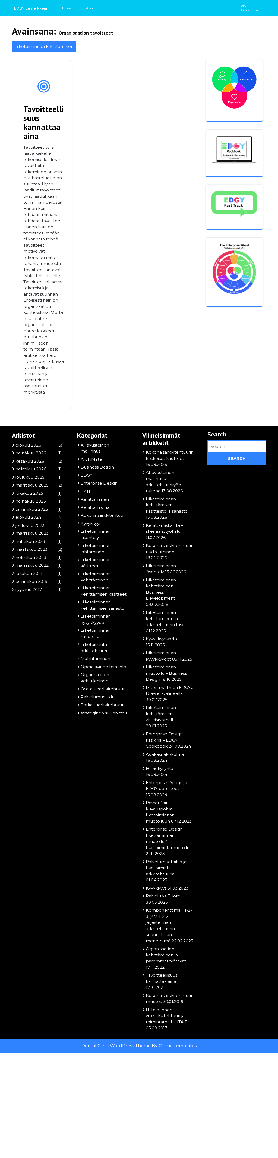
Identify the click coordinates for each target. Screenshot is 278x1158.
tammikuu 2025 (31, 509)
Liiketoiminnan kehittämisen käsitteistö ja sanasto (167, 505)
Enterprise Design (99, 483)
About (91, 8)
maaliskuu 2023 (31, 549)
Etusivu (68, 8)
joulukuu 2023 (30, 525)
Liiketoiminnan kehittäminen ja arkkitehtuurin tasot (166, 618)
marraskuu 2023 (32, 533)
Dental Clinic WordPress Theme (116, 1045)
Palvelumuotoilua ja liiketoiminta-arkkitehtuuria (166, 868)
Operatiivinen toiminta (103, 666)
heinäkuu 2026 (30, 453)
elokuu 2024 (28, 517)
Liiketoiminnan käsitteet (96, 562)
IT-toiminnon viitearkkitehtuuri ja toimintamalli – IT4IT (166, 1015)
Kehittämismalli (96, 507)
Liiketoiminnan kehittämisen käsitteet (104, 591)
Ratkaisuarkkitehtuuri (102, 704)
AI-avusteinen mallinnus (95, 448)
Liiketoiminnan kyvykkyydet (96, 619)
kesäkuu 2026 (29, 461)
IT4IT (86, 491)
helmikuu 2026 (30, 469)
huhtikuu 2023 (30, 541)
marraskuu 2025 (32, 485)
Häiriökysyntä (159, 768)
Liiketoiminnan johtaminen (96, 548)
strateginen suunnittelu (104, 713)
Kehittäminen (95, 499)
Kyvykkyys (91, 523)
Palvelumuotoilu (98, 696)
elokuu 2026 (28, 445)
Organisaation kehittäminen (95, 677)
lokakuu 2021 (28, 573)
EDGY (86, 475)
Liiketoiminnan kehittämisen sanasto (102, 605)
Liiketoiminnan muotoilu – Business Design (166, 673)
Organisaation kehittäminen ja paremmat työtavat (166, 955)
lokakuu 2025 (29, 493)
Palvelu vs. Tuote (163, 896)
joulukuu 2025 (30, 477)
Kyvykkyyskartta (162, 638)
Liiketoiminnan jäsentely (96, 534)
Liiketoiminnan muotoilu (96, 633)
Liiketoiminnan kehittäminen (44, 46)
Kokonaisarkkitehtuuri (103, 515)
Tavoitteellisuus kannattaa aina (43, 122)
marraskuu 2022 (32, 565)
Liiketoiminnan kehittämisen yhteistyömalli (161, 713)
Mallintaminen (95, 658)
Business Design (97, 467)
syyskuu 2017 (28, 589)
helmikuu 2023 (30, 557)
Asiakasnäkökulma (165, 754)
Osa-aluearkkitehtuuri (103, 688)
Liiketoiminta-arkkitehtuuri (95, 647)
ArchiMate (91, 459)
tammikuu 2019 (31, 581)
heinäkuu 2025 (30, 501)
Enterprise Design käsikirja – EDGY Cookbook (164, 740)
